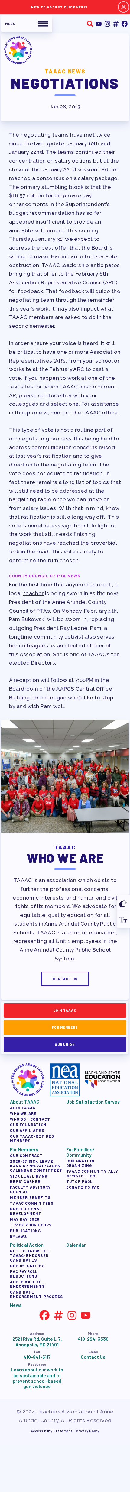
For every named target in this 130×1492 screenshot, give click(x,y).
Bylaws (18, 1236)
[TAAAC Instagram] (107, 24)
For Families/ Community (80, 1151)
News (16, 1305)
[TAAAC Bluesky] (116, 24)
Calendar (76, 1245)
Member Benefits (30, 1197)
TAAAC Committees (32, 1203)
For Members (65, 1027)
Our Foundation (28, 1125)
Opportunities (27, 1266)
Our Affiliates (27, 1130)
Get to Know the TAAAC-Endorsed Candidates (29, 1255)
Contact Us (65, 979)
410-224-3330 (93, 1339)
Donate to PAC (82, 1187)
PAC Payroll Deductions (23, 1273)
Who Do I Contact (30, 1119)
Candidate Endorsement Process (36, 1294)
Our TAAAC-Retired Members (32, 1138)
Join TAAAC (65, 1010)
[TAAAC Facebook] (124, 24)
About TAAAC (24, 1101)
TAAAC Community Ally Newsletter (92, 1173)
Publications (25, 1230)
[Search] (90, 24)
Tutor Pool (79, 1181)
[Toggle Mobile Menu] (26, 23)
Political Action (26, 1245)
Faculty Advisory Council (30, 1189)
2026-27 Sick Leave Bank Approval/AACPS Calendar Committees (36, 1165)
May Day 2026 (24, 1219)
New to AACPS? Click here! (59, 7)
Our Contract (26, 1155)
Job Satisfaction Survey (93, 1101)
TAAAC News (65, 71)
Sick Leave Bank (28, 1176)
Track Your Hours (31, 1225)
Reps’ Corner (25, 1181)
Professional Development (26, 1211)
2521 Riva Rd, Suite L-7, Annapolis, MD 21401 (37, 1341)
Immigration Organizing (80, 1163)
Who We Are (23, 1113)
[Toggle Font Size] (123, 919)
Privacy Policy (87, 1431)
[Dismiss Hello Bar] (123, 7)
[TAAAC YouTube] (99, 24)
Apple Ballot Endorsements (27, 1284)
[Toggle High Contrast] (123, 903)
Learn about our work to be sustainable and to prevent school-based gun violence (37, 1378)
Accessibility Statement (51, 1431)
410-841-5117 (36, 1357)
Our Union (65, 1044)
